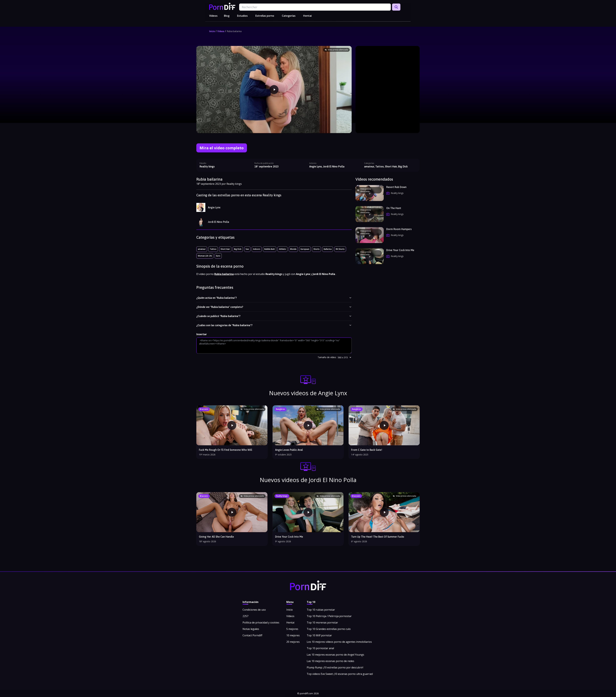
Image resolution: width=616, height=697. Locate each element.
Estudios (242, 15)
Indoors (256, 249)
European (305, 249)
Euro (218, 255)
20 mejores (293, 642)
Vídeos (213, 15)
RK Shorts (340, 249)
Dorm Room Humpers (399, 229)
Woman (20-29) (205, 255)
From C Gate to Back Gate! (366, 449)
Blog (226, 15)
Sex (247, 249)
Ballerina (328, 249)
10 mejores (293, 635)
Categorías (288, 15)
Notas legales (251, 629)
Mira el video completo (222, 147)
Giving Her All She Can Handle (216, 536)
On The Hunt (393, 208)
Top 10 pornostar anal (320, 648)
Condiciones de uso (254, 609)
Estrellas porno (264, 15)
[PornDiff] (222, 6)
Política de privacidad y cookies (261, 622)
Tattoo (213, 249)
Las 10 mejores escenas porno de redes (330, 661)
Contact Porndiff (252, 635)
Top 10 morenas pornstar (322, 622)
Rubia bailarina (234, 31)
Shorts (316, 249)
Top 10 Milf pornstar (319, 635)
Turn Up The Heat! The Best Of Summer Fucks (377, 536)
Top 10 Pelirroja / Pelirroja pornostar (329, 616)
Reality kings (207, 166)
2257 (245, 616)
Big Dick (237, 249)
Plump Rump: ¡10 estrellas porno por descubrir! (335, 667)
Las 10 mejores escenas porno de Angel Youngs (335, 654)
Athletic (282, 249)
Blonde (293, 249)
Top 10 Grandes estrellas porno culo (329, 629)
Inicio (212, 31)
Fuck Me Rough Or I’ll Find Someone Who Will (225, 449)
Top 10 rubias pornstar (321, 609)
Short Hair (225, 249)
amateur (202, 249)
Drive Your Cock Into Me (400, 250)
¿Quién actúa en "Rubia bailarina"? (216, 297)
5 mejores (292, 629)
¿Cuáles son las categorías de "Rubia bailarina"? (224, 325)
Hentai (307, 15)
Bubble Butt (269, 249)
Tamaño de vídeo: (327, 357)
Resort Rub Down (396, 187)
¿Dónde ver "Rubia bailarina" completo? (219, 306)
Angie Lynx (214, 207)
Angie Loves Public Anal (289, 449)
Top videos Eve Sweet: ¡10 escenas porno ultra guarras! (340, 674)
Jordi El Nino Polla (218, 221)
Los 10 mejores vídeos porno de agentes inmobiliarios (339, 642)
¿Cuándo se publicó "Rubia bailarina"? (218, 316)
